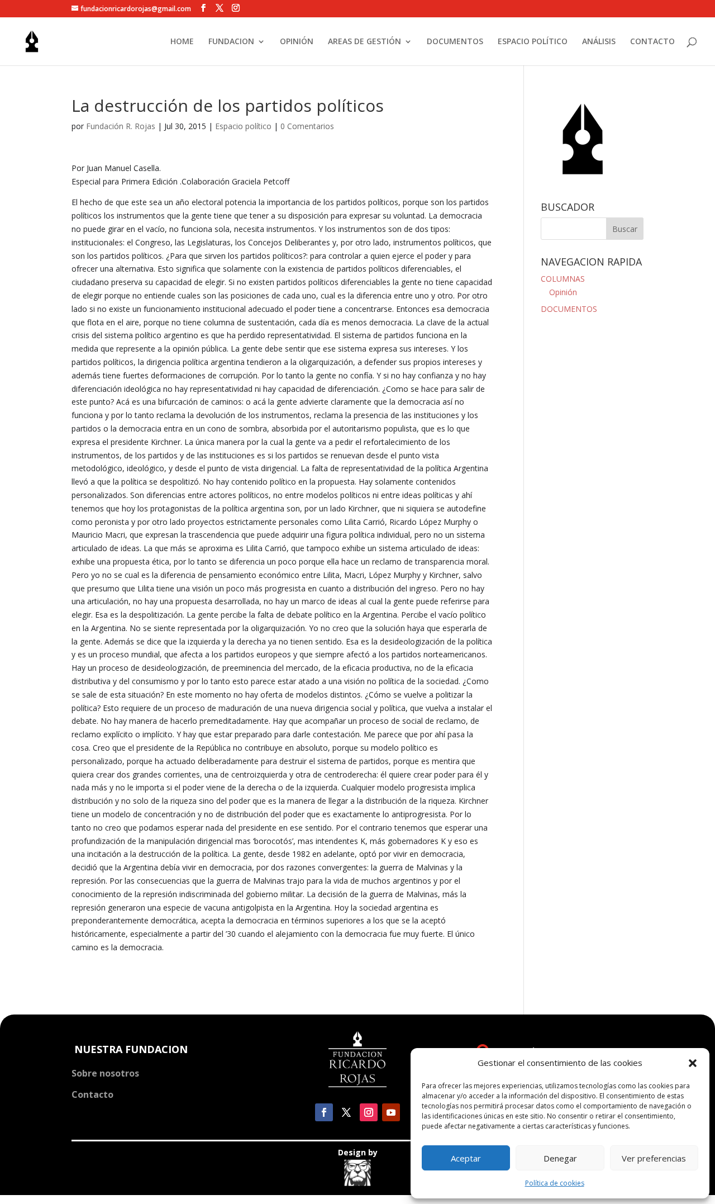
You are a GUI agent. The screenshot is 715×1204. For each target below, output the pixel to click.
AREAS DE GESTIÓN (364, 41)
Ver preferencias (654, 1158)
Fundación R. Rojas (120, 126)
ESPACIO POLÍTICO (533, 41)
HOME (182, 41)
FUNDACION (231, 41)
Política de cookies (554, 1183)
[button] (692, 1063)
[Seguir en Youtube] (391, 1112)
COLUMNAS (563, 278)
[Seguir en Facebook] (324, 1112)
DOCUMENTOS (455, 41)
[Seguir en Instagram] (369, 1112)
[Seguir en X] (346, 1112)
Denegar (560, 1158)
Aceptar (466, 1158)
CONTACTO (652, 41)
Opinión (563, 292)
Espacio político (243, 126)
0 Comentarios (307, 126)
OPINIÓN (296, 41)
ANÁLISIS (599, 41)
